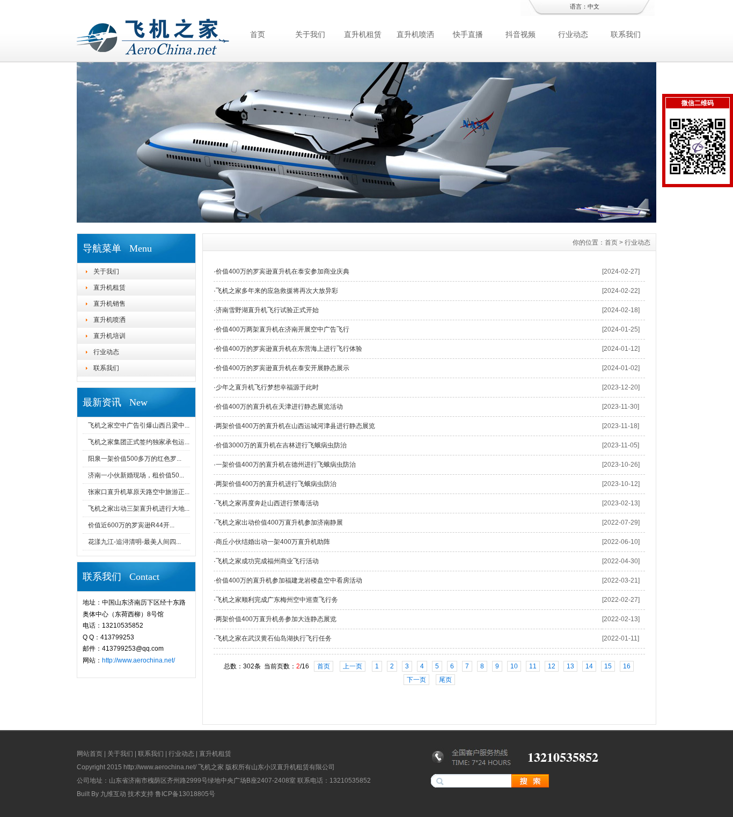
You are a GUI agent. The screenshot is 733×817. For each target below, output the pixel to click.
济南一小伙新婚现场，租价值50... (136, 475)
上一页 (352, 666)
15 (608, 666)
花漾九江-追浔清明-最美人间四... (134, 542)
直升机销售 (109, 303)
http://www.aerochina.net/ (138, 660)
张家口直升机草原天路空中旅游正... (138, 492)
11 (533, 666)
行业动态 (573, 34)
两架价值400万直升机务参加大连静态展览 (276, 619)
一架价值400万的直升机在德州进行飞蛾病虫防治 (286, 464)
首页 (257, 34)
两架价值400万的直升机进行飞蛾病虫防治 (276, 484)
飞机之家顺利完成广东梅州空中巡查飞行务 (277, 599)
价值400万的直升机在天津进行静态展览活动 (279, 406)
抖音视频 (520, 34)
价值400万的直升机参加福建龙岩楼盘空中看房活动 (289, 580)
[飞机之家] (366, 220)
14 (589, 666)
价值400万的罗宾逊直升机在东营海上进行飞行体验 (289, 348)
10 (514, 666)
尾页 (445, 679)
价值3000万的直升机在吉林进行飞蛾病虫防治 (281, 445)
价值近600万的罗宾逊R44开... (131, 525)
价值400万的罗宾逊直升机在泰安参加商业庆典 (282, 271)
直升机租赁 (363, 34)
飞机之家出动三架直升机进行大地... (138, 508)
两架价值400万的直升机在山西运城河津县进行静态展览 (295, 426)
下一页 (416, 679)
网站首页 (89, 753)
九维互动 (113, 794)
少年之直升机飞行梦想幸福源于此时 (267, 387)
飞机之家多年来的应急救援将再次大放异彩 (277, 291)
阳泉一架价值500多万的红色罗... (134, 458)
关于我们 (310, 34)
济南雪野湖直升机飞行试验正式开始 (267, 310)
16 (627, 666)
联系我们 (626, 34)
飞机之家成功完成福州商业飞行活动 (267, 561)
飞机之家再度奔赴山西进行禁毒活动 (267, 503)
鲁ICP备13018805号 (185, 794)
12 (551, 666)
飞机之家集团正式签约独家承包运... (138, 442)
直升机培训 (109, 336)
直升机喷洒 (415, 34)
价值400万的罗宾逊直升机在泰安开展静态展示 (282, 368)
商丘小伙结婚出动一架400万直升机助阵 (273, 542)
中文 (593, 6)
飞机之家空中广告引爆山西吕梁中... (138, 425)
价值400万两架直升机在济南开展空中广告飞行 (282, 329)
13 (570, 666)
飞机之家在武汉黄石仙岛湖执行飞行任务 (274, 638)
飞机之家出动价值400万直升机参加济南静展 (279, 522)
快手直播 (468, 34)
